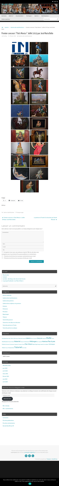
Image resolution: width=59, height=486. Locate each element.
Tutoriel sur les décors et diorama (11, 322)
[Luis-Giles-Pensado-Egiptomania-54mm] (20, 148)
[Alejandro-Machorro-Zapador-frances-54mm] (39, 48)
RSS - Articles (6, 406)
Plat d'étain (28, 344)
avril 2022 (5, 371)
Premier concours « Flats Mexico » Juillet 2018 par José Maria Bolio (13, 218)
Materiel (17, 341)
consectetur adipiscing (29, 452)
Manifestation (10, 212)
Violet (25, 347)
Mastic (12, 341)
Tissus (7, 347)
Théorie (5, 317)
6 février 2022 (12, 36)
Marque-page (20, 212)
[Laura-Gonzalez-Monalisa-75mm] (20, 136)
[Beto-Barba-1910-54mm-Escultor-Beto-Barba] (39, 61)
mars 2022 (5, 373)
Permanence (12, 344)
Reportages (6, 314)
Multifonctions (26, 341)
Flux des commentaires (9, 423)
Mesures (22, 341)
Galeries (7, 27)
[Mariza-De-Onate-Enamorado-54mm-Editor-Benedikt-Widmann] (39, 161)
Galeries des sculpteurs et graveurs (12, 303)
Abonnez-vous (7, 398)
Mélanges (33, 341)
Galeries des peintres (8, 301)
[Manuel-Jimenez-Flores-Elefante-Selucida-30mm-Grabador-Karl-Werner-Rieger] (39, 174)
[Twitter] (55, 1)
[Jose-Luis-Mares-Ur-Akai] (20, 123)
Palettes (45, 341)
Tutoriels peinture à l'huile (9, 325)
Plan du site (6, 275)
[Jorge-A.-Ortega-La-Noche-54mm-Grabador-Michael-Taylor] (20, 174)
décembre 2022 (7, 365)
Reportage (35, 344)
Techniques (52, 344)
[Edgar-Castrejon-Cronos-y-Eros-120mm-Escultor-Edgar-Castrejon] (20, 73)
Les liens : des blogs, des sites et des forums (14, 279)
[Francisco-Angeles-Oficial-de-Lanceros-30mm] (39, 86)
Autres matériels (7, 295)
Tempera (49, 459)
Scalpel (41, 344)
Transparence (11, 347)
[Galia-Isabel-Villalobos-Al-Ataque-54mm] (20, 98)
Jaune (53, 338)
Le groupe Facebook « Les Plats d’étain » (13, 281)
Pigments (16, 344)
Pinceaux (5, 311)
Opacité (40, 341)
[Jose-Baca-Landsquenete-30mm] (20, 111)
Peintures (5, 309)
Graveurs (35, 338)
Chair (12, 338)
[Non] (57, 482)
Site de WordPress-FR (8, 426)
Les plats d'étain (8, 4)
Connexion (5, 417)
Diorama (20, 338)
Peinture (4, 344)
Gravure (39, 338)
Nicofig (5, 36)
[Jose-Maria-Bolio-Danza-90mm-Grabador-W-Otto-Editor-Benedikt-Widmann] (39, 148)
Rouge (39, 344)
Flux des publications (8, 420)
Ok (30, 483)
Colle (14, 338)
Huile (48, 338)
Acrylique (4, 338)
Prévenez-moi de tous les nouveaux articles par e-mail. (18, 258)
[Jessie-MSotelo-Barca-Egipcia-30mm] (39, 98)
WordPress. (54, 459)
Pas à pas (51, 341)
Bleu (9, 338)
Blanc (7, 338)
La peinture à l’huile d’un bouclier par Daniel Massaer (45, 218)
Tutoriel (18, 347)
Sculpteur (46, 344)
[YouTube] (53, 1)
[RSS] (57, 1)
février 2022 (6, 376)
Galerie (5, 212)
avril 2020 (5, 382)
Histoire (5, 306)
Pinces (23, 344)
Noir (38, 341)
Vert (23, 347)
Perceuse (7, 344)
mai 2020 (5, 379)
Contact (5, 277)
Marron (9, 341)
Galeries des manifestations (17, 27)
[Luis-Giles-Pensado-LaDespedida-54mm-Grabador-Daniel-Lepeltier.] (20, 161)
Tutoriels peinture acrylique (10, 328)
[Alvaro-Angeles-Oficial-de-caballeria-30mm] (39, 73)
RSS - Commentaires (8, 408)
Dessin (17, 338)
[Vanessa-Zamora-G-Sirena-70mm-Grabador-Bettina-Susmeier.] (29, 186)
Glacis (32, 338)
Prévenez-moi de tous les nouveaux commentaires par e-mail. (20, 256)
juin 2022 (5, 368)
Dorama (24, 338)
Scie (44, 344)
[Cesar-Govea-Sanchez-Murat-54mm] (20, 61)
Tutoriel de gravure (8, 320)
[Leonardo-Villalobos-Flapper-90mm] (39, 136)
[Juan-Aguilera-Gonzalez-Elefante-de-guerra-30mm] (39, 123)
